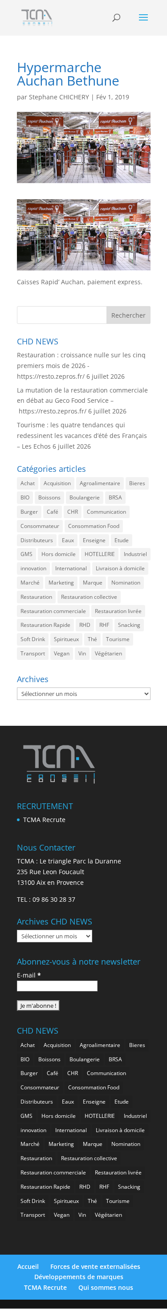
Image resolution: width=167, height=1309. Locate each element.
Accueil (28, 1266)
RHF (104, 625)
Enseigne (94, 540)
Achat (27, 483)
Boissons (49, 497)
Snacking (129, 625)
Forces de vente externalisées (95, 1266)
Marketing (61, 582)
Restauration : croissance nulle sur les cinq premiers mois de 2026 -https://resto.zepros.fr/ (81, 365)
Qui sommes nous (105, 1287)
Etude (121, 540)
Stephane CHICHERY (59, 97)
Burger (29, 511)
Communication (106, 511)
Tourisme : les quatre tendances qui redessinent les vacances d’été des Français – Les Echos (82, 435)
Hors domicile (58, 554)
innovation (33, 568)
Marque (92, 582)
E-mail (29, 975)
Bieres (137, 483)
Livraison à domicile (120, 568)
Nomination (125, 582)
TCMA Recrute (44, 819)
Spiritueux (66, 639)
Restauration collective (89, 597)
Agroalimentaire (100, 483)
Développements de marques (78, 1276)
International (71, 568)
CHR (72, 511)
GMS (26, 554)
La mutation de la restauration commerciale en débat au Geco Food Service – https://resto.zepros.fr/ (82, 401)
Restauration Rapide (45, 625)
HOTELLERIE (100, 554)
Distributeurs (36, 540)
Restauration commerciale (53, 611)
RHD (84, 625)
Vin (82, 653)
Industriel (135, 554)
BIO (24, 497)
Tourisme (118, 639)
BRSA (115, 497)
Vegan (61, 653)
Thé (92, 639)
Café (52, 511)
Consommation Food (93, 526)
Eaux (68, 540)
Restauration (36, 597)
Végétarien (108, 653)
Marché (30, 582)
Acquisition (57, 483)
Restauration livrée (118, 611)
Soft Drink (32, 639)
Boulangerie (84, 497)
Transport (32, 653)
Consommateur (39, 526)
